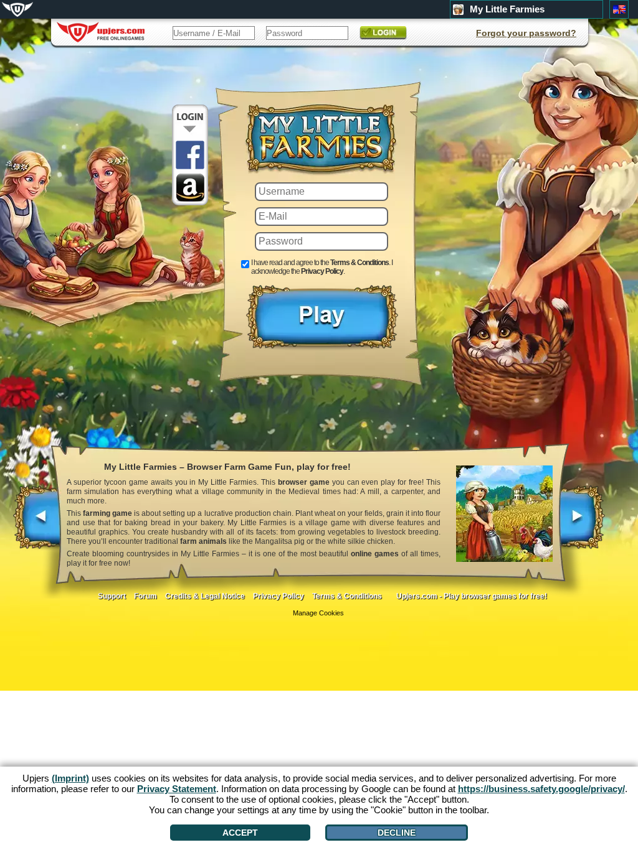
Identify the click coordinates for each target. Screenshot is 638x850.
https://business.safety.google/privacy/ (541, 788)
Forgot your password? (526, 33)
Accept (240, 833)
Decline (397, 833)
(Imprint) (70, 778)
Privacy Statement (176, 788)
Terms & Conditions (359, 262)
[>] (582, 523)
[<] (38, 523)
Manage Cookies (318, 613)
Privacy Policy (322, 271)
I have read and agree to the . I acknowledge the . (322, 267)
